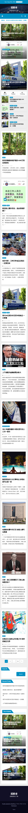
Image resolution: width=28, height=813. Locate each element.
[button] (21, 16)
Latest (5, 94)
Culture (4, 476)
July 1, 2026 (7, 434)
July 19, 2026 (7, 266)
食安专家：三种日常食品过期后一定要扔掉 (14, 757)
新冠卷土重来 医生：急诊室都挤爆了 (13, 52)
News (4, 31)
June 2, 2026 (7, 644)
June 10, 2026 (7, 534)
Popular (13, 94)
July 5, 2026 (10, 86)
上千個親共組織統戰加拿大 (16, 84)
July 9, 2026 (7, 320)
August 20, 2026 (8, 37)
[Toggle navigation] (25, 16)
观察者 (14, 7)
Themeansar (14, 805)
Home (14, 809)
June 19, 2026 (7, 484)
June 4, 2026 (7, 585)
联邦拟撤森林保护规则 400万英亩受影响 (13, 34)
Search (4, 669)
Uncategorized (6, 426)
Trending (22, 94)
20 (18, 661)
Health (4, 49)
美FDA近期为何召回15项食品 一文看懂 (13, 699)
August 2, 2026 (8, 55)
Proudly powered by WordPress (9, 803)
